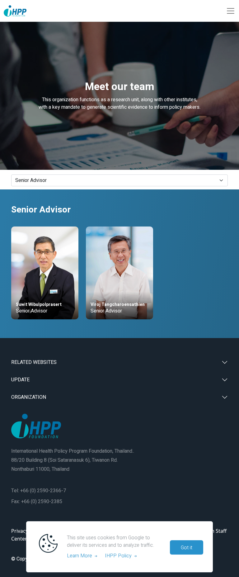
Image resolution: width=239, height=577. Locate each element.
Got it (186, 547)
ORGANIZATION (28, 397)
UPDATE (20, 380)
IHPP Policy (119, 556)
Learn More (81, 556)
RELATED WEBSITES (34, 362)
